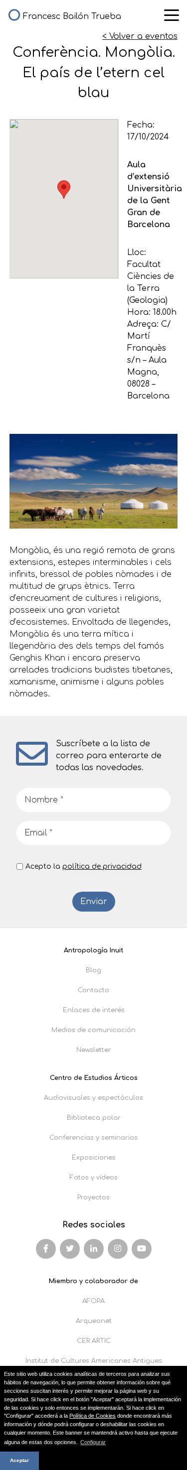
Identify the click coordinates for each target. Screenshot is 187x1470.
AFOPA (93, 1301)
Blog (93, 970)
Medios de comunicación (93, 1030)
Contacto (93, 990)
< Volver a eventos (140, 36)
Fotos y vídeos (94, 1177)
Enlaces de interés (94, 1010)
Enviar (93, 901)
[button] (63, 189)
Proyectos (93, 1197)
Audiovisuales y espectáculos (93, 1097)
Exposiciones (94, 1157)
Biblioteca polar (94, 1117)
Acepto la (83, 866)
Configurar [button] (93, 1442)
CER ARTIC (94, 1340)
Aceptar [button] (19, 1460)
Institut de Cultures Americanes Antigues (93, 1360)
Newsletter (93, 1050)
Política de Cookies (92, 1416)
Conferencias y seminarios (93, 1137)
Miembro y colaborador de (93, 1281)
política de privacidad (102, 866)
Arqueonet (94, 1321)
